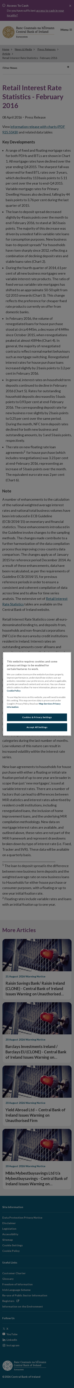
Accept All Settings (37, 727)
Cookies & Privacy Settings (37, 717)
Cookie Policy (13, 690)
